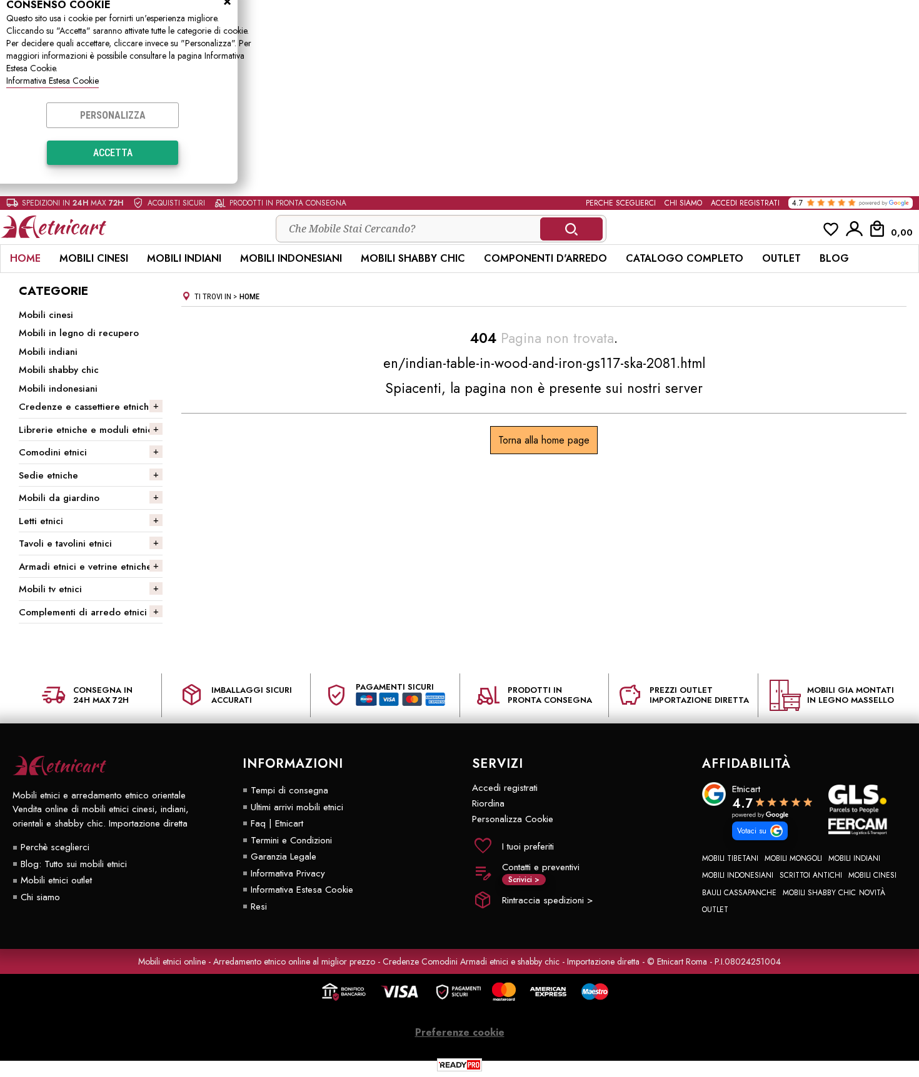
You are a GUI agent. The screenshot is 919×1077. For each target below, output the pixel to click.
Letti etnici (41, 521)
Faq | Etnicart (277, 823)
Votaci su (751, 830)
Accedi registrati (505, 787)
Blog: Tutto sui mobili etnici (74, 864)
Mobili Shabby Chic (819, 892)
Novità (872, 892)
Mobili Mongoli (793, 858)
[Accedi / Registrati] (855, 228)
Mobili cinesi (93, 258)
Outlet (781, 258)
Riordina (488, 803)
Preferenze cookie (460, 1032)
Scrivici (524, 879)
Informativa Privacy (288, 873)
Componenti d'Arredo (545, 258)
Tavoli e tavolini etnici (65, 543)
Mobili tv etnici (50, 589)
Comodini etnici (53, 452)
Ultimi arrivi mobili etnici (297, 807)
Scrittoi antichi (811, 875)
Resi (259, 906)
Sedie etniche (48, 475)
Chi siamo (683, 203)
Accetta (113, 153)
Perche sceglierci (621, 203)
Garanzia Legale (283, 856)
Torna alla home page (544, 440)
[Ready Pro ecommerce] (459, 1065)
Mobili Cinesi (872, 875)
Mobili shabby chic (413, 258)
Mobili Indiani (854, 858)
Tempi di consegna (289, 790)
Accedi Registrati (745, 203)
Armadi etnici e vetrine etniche (85, 566)
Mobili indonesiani (58, 388)
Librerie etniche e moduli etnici (87, 430)
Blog (834, 258)
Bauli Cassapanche (739, 892)
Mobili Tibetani (730, 858)
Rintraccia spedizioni (547, 900)
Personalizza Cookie (512, 819)
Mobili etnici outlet (56, 880)
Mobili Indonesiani (291, 258)
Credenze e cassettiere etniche (86, 407)
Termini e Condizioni (291, 840)
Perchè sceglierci (55, 847)
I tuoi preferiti (528, 846)
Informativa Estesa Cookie (52, 80)
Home (25, 258)
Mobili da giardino (59, 498)
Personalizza (113, 115)
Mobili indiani (184, 258)
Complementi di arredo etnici (83, 612)
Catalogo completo (684, 258)
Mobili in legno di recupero (79, 333)
